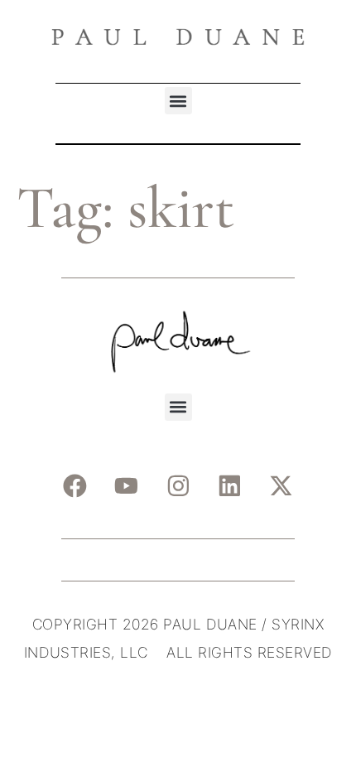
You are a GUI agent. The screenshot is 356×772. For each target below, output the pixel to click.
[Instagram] (178, 486)
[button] (178, 100)
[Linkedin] (230, 486)
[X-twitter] (281, 486)
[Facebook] (75, 486)
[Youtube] (127, 486)
